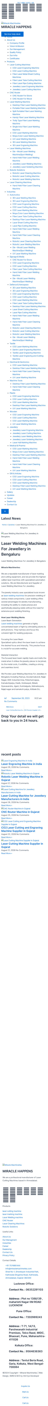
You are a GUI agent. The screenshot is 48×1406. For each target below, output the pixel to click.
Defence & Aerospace (19, 284)
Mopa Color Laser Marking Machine (28, 136)
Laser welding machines (11, 623)
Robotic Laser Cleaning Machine (27, 173)
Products (11, 61)
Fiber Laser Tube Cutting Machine (27, 80)
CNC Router (15, 92)
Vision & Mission (17, 46)
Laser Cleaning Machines (21, 182)
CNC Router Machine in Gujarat (20, 811)
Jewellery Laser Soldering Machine (27, 167)
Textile (12, 343)
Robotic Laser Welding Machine (26, 179)
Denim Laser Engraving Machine (27, 350)
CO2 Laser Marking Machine (25, 133)
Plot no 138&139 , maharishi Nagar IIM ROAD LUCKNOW (26, 1302)
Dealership (11, 501)
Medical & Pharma (17, 445)
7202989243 (34, 1317)
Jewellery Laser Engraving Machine (28, 86)
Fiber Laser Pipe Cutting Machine (27, 83)
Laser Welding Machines (20, 148)
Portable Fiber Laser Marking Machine (29, 108)
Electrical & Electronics (19, 362)
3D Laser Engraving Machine (25, 145)
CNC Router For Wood (22, 99)
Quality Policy (15, 52)
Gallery (10, 492)
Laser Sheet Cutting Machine (25, 222)
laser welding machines (14, 595)
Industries (11, 192)
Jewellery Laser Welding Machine (27, 164)
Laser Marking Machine (20, 102)
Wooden (13, 411)
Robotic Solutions (17, 170)
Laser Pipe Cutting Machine (24, 226)
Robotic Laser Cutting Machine (26, 176)
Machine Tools (16, 380)
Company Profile (17, 43)
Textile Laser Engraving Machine (27, 353)
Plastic (12, 393)
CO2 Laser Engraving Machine (26, 68)
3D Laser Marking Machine (24, 142)
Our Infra (13, 55)
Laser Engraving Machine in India (21, 764)
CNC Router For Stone (22, 96)
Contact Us (12, 504)
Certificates (15, 58)
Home (9, 37)
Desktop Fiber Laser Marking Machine (29, 105)
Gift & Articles (15, 473)
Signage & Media (17, 257)
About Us (11, 40)
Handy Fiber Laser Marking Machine (28, 117)
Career (10, 498)
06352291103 (34, 1289)
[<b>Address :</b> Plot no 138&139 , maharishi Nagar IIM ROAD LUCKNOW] (6, 1300)
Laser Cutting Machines (20, 65)
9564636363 (34, 1351)
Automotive (15, 195)
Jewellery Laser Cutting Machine (27, 89)
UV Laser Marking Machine (24, 139)
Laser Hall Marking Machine (24, 442)
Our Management (17, 49)
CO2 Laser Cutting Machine (25, 71)
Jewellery (14, 427)
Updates (10, 495)
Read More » (6, 770)
